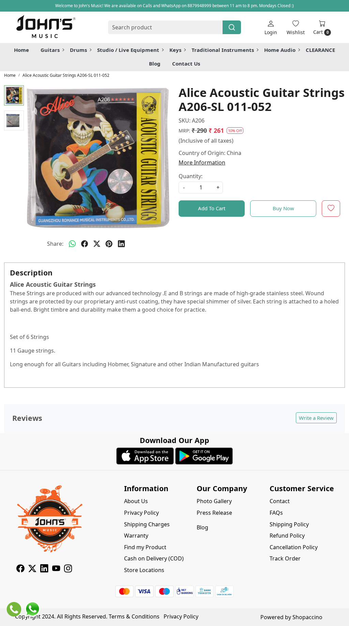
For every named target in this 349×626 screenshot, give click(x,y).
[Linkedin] (44, 569)
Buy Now (283, 208)
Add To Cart (211, 208)
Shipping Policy (289, 524)
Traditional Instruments (223, 49)
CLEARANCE (320, 49)
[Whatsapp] (72, 244)
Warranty (136, 535)
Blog (155, 63)
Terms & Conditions (134, 616)
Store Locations (144, 570)
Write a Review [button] (316, 417)
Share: (55, 243)
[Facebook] (20, 569)
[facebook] (84, 244)
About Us (136, 501)
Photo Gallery (214, 501)
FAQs (276, 512)
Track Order (285, 558)
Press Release (214, 512)
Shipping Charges (147, 524)
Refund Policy (287, 535)
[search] (232, 27)
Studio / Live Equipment (128, 49)
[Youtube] (56, 569)
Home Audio (279, 49)
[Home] (45, 27)
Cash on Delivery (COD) (154, 558)
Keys (175, 49)
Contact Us (186, 63)
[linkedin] (121, 244)
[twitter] (97, 244)
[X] (32, 569)
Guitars (50, 49)
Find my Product (145, 547)
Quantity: (190, 176)
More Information (202, 162)
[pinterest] (109, 244)
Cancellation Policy (294, 547)
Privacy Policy (141, 512)
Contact (280, 501)
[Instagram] (68, 569)
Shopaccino (307, 617)
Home (21, 49)
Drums (78, 49)
